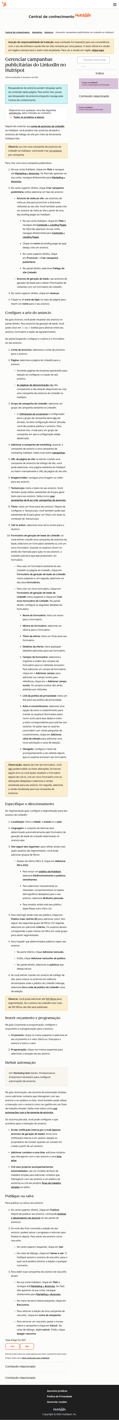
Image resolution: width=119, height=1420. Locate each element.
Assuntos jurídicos (57, 1391)
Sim (12, 1346)
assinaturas (15, 113)
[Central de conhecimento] (83, 16)
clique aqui (98, 50)
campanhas (58, 452)
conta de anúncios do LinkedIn (47, 126)
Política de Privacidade (59, 1396)
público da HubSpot (50, 871)
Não (27, 1346)
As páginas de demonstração (33, 385)
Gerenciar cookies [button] (57, 1402)
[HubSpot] (4, 4)
